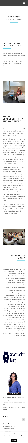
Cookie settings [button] (21, 438)
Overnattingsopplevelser (9, 426)
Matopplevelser (7, 431)
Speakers (19, 19)
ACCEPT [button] (14, 440)
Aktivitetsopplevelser (8, 428)
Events (15, 19)
